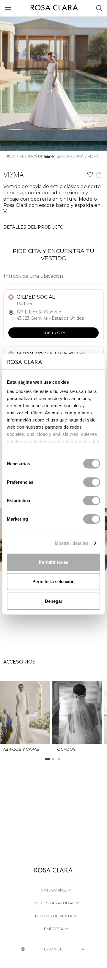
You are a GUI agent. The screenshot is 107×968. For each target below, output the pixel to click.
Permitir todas (53, 561)
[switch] (91, 482)
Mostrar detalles (72, 543)
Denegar (53, 600)
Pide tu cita (53, 332)
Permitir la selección (53, 581)
